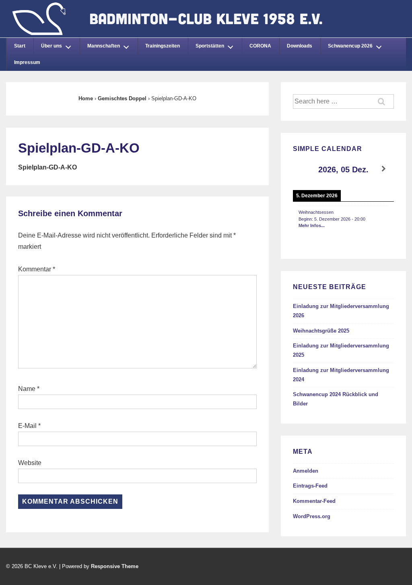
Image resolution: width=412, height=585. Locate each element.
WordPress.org (311, 516)
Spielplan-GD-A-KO (47, 167)
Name (26, 388)
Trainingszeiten (162, 46)
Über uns (51, 46)
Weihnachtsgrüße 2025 (321, 331)
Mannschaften (103, 46)
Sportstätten (210, 46)
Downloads (299, 46)
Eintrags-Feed (310, 486)
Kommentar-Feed (314, 501)
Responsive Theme (114, 566)
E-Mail (27, 425)
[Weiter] (384, 168)
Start (19, 46)
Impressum (27, 62)
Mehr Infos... (312, 225)
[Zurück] (303, 168)
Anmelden (305, 471)
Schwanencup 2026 (350, 46)
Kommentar (36, 269)
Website (29, 462)
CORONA (260, 46)
